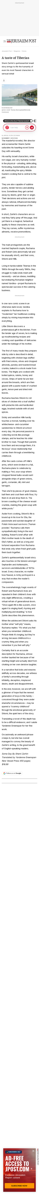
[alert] (19, 1170)
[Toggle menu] (4, 41)
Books (24, 51)
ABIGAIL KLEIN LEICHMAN (12, 135)
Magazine (17, 51)
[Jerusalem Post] (21, 41)
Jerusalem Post (7, 51)
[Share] (4, 80)
